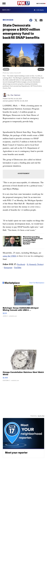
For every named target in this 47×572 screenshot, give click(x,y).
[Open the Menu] (4, 3)
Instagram (8, 267)
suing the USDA (9, 255)
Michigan (8, 20)
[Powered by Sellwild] (41, 416)
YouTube (17, 267)
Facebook (21, 264)
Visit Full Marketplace (36, 283)
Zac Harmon (15, 95)
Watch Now (40, 3)
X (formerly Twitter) (35, 264)
